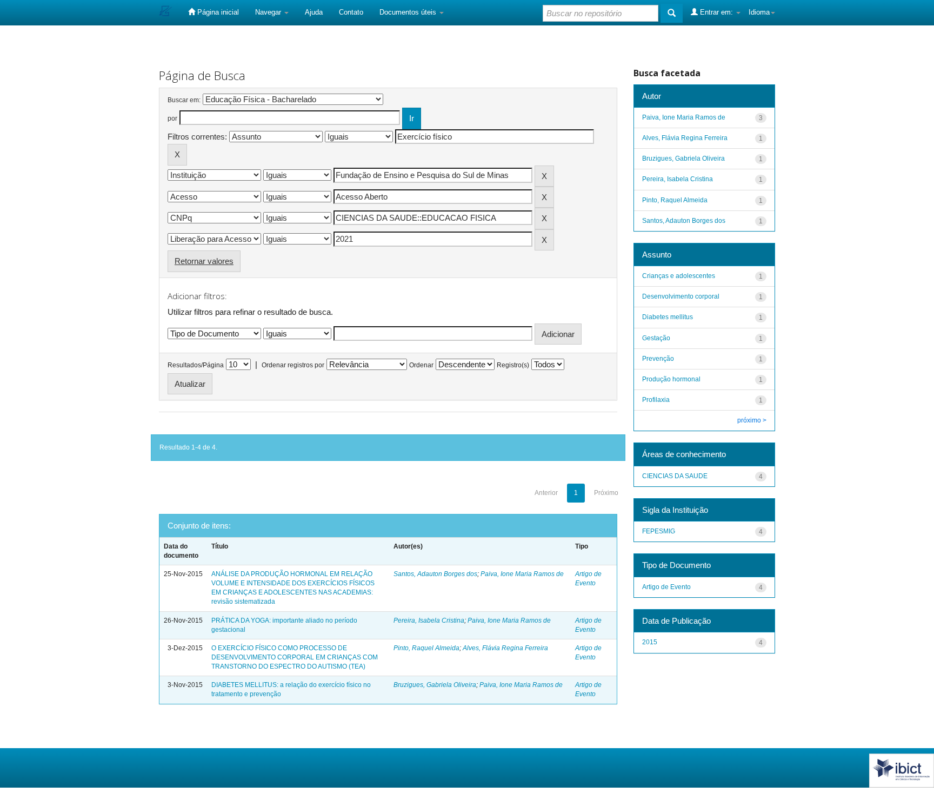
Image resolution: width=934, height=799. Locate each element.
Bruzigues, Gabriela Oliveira (434, 685)
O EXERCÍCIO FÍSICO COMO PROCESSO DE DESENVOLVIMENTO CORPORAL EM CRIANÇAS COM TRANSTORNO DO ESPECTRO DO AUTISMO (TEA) (294, 657)
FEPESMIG (658, 531)
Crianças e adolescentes (678, 276)
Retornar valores (204, 261)
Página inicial (217, 12)
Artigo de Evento (666, 587)
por (172, 118)
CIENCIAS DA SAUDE (675, 476)
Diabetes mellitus (667, 317)
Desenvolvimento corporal (680, 296)
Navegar (269, 12)
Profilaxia (656, 400)
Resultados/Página (196, 365)
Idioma (759, 12)
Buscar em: (184, 100)
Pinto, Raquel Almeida (426, 648)
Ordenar (421, 365)
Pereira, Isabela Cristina (428, 620)
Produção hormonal (671, 379)
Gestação (656, 338)
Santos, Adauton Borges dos (435, 574)
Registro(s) (513, 365)
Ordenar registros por (293, 365)
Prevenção (658, 358)
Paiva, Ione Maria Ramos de (522, 574)
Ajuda (314, 12)
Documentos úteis (408, 12)
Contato (351, 12)
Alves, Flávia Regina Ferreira (505, 648)
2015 (649, 642)
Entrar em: (716, 12)
